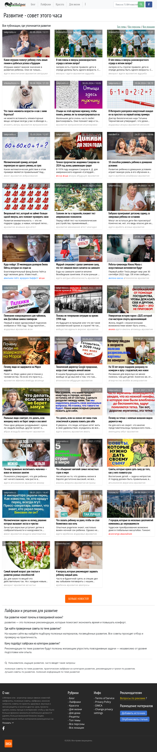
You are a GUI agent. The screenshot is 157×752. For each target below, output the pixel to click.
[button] (149, 4)
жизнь (127, 329)
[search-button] (141, 4)
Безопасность (80, 278)
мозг (7, 175)
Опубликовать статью (135, 719)
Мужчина (129, 482)
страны (92, 482)
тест (34, 226)
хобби (127, 380)
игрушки (43, 73)
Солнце (40, 380)
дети (7, 73)
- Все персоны (76, 724)
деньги (73, 329)
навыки (21, 226)
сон (31, 329)
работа (120, 226)
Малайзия (127, 533)
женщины (115, 431)
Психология (18, 482)
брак (7, 431)
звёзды (30, 380)
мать (87, 431)
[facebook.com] (3, 729)
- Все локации (76, 727)
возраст (61, 73)
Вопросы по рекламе (132, 698)
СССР (59, 175)
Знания (145, 124)
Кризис (82, 329)
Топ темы (121, 26)
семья (129, 226)
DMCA (98, 705)
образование (31, 175)
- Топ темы (74, 720)
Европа (70, 482)
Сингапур (115, 533)
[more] (85, 4)
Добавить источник (133, 713)
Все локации (149, 26)
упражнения (40, 124)
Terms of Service (104, 698)
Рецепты (74, 716)
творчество (116, 380)
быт (124, 431)
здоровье (115, 124)
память (9, 124)
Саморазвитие (139, 380)
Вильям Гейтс (12, 278)
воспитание (18, 73)
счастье (31, 585)
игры (17, 124)
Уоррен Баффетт (29, 278)
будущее (82, 175)
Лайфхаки (45, 4)
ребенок (121, 175)
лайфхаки (133, 175)
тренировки (91, 124)
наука (125, 124)
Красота (60, 4)
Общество (62, 329)
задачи (27, 533)
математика (39, 533)
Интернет (28, 431)
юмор (41, 482)
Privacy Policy (103, 702)
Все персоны (134, 26)
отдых (67, 278)
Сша (66, 175)
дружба (90, 73)
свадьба (16, 431)
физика (21, 380)
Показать (6, 722)
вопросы (84, 585)
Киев (112, 329)
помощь (136, 329)
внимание (74, 226)
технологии (131, 278)
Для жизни (74, 4)
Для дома (74, 713)
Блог (33, 4)
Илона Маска (116, 278)
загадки (93, 226)
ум (28, 226)
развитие (32, 73)
